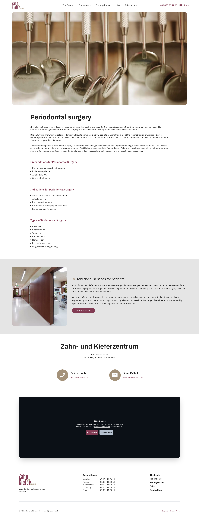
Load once (93, 432)
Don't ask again (106, 432)
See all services (83, 310)
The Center (68, 5)
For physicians (103, 5)
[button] (185, 5)
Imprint (165, 511)
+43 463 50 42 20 (79, 377)
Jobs (117, 5)
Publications (131, 5)
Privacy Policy (175, 511)
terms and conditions (102, 426)
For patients (85, 5)
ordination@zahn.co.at (133, 377)
